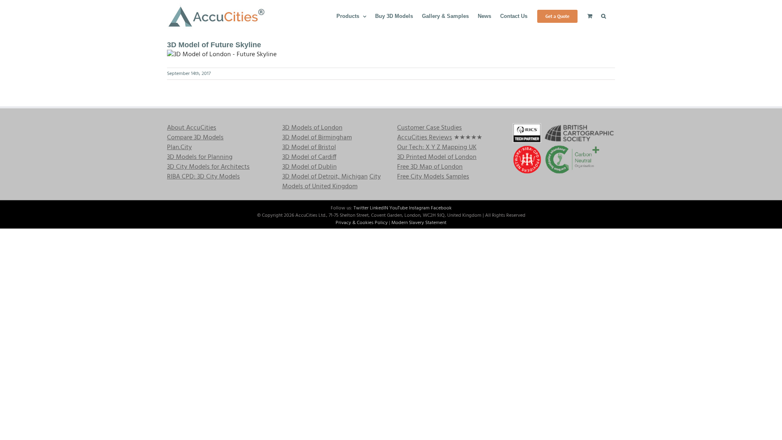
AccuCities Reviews (424, 137)
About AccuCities (191, 128)
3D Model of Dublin (309, 167)
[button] (603, 15)
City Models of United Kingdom (331, 182)
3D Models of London (312, 128)
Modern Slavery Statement (418, 223)
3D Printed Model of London (437, 157)
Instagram (419, 208)
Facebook (441, 208)
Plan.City (179, 147)
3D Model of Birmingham (317, 137)
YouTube (398, 208)
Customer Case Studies (429, 128)
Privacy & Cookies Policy (362, 223)
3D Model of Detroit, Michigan (325, 177)
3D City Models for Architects (208, 167)
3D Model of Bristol (309, 147)
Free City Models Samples (433, 177)
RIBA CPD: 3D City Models (203, 177)
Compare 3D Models (195, 137)
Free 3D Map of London (430, 167)
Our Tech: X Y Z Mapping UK (437, 147)
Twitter (361, 208)
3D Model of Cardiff (309, 157)
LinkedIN (379, 208)
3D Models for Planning (200, 157)
